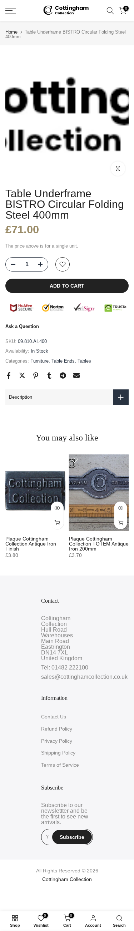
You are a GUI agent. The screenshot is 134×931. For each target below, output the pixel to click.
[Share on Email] (76, 375)
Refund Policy (56, 729)
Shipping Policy (58, 753)
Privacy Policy (56, 741)
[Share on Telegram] (63, 375)
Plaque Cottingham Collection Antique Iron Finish (30, 544)
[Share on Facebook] (8, 375)
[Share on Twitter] (22, 375)
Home (11, 32)
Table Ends (63, 361)
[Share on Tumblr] (49, 375)
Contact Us (53, 717)
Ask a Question (22, 326)
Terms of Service (60, 765)
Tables (84, 361)
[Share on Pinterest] (36, 375)
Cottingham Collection (67, 879)
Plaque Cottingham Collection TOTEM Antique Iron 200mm (99, 544)
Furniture (39, 361)
